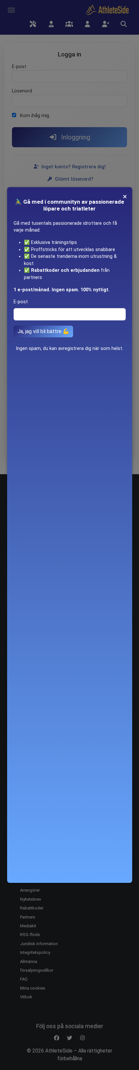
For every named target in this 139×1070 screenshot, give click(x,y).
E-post (21, 302)
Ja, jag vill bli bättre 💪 (43, 331)
